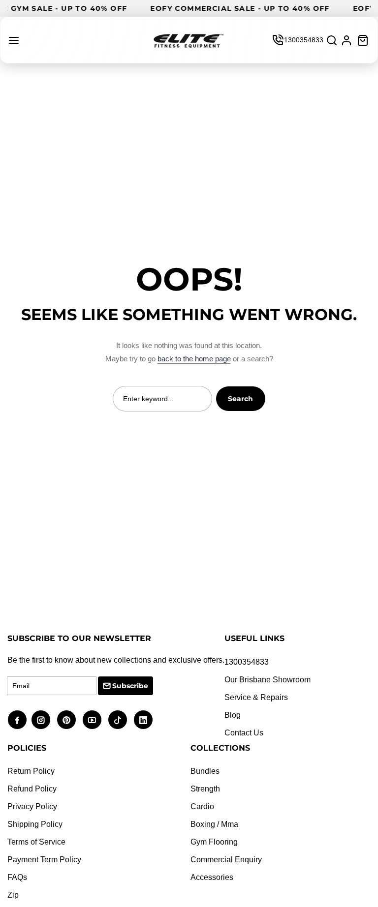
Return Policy (31, 771)
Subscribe (130, 685)
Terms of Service (36, 842)
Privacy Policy (32, 806)
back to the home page (194, 358)
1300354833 (303, 40)
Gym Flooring (214, 842)
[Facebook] (17, 720)
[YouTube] (92, 720)
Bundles (205, 771)
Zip (13, 895)
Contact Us (243, 733)
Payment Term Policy (44, 859)
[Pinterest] (66, 720)
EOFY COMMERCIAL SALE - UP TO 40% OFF (246, 8)
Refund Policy (32, 789)
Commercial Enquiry (226, 859)
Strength (205, 789)
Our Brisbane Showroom (267, 679)
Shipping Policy (35, 824)
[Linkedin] (143, 720)
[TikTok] (117, 720)
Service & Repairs (256, 697)
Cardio (202, 806)
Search (240, 398)
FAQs (17, 877)
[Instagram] (41, 720)
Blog (232, 715)
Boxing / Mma (214, 824)
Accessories (211, 877)
